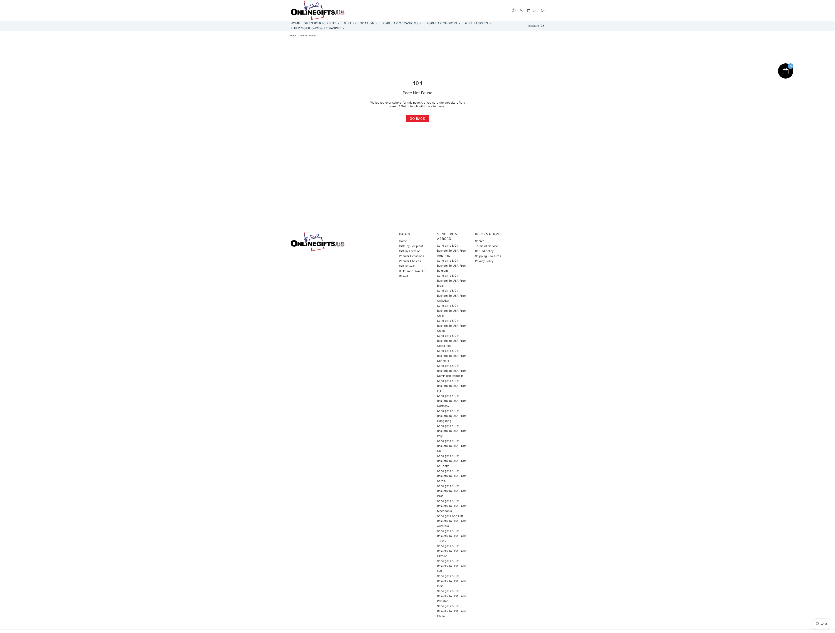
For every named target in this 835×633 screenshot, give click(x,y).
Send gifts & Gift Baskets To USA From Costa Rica (451, 340)
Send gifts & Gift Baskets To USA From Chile (451, 310)
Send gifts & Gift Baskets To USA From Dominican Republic (451, 370)
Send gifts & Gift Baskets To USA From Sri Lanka (451, 461)
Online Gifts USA (317, 10)
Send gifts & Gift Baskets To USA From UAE (451, 566)
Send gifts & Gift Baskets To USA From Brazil (451, 280)
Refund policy (484, 251)
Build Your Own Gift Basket (412, 273)
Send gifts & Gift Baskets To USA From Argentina (451, 250)
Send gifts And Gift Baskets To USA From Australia (451, 521)
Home (293, 35)
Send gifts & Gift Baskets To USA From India (451, 581)
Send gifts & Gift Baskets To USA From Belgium (451, 265)
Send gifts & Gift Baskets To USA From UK (451, 446)
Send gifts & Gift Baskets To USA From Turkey (451, 536)
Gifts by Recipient (411, 246)
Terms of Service (486, 246)
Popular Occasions (411, 256)
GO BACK (417, 118)
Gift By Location (410, 251)
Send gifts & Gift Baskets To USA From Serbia (451, 476)
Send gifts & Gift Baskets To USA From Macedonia (451, 506)
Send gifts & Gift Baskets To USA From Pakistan (451, 596)
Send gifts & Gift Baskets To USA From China (451, 325)
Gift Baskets (407, 266)
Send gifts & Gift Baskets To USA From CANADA (451, 295)
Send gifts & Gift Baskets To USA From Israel (451, 491)
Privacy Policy (484, 261)
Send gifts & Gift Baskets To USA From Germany (451, 400)
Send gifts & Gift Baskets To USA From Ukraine (451, 551)
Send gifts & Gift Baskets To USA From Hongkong (451, 416)
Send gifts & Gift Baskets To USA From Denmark (451, 355)
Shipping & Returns (488, 256)
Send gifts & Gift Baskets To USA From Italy (451, 431)
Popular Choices (410, 261)
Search (479, 241)
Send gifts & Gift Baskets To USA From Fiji (451, 385)
